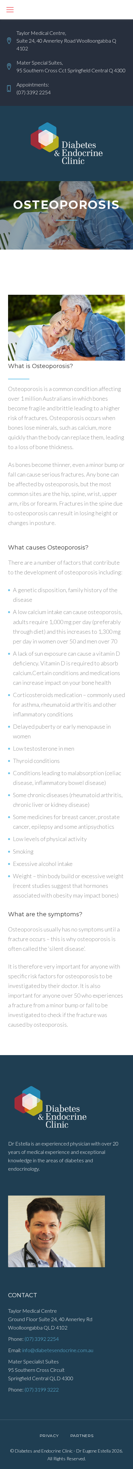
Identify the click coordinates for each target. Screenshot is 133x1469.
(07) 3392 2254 (33, 92)
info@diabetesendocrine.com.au (57, 1350)
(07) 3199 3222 (42, 1389)
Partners (82, 1435)
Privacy (49, 1435)
